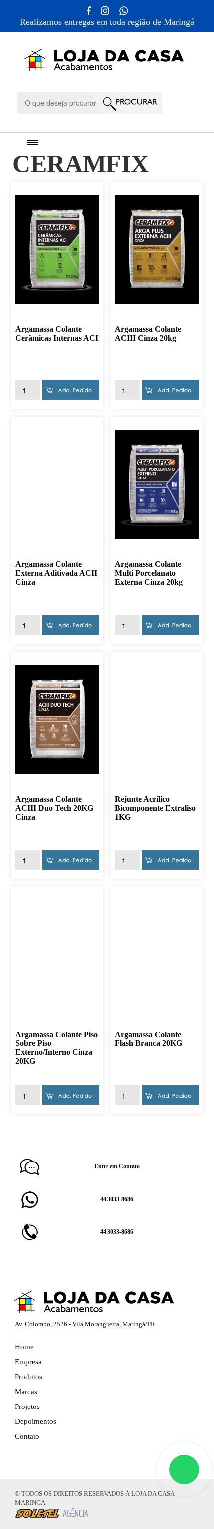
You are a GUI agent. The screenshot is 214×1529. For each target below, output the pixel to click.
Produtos (28, 1377)
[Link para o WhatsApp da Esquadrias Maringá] (184, 1469)
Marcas (26, 1392)
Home (24, 1347)
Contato (27, 1436)
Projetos (27, 1406)
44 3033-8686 (116, 1199)
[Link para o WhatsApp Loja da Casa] (123, 10)
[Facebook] (34, 1456)
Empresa (28, 1362)
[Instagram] (19, 1456)
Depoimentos (35, 1421)
